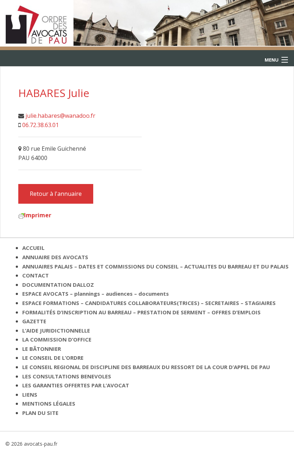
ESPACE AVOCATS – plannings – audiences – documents (95, 293)
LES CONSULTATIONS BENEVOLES (66, 376)
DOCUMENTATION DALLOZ (58, 284)
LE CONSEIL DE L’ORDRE (53, 357)
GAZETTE (34, 321)
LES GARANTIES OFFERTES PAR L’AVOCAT (75, 385)
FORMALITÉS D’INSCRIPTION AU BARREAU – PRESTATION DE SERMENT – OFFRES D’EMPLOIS (141, 312)
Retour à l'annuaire (56, 194)
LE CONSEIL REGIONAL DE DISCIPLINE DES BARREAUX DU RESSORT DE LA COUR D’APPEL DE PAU (146, 367)
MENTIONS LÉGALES (48, 403)
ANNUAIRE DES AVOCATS (55, 257)
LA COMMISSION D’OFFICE (56, 339)
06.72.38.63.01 (40, 125)
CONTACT (35, 275)
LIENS (29, 394)
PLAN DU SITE (40, 412)
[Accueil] (37, 22)
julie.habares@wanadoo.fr (60, 116)
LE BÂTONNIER (41, 348)
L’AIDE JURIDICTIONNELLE (56, 330)
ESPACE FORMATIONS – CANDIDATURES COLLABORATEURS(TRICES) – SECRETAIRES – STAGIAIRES (149, 302)
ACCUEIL (33, 247)
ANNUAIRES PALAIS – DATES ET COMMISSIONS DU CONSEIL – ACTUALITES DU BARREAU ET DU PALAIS (155, 266)
